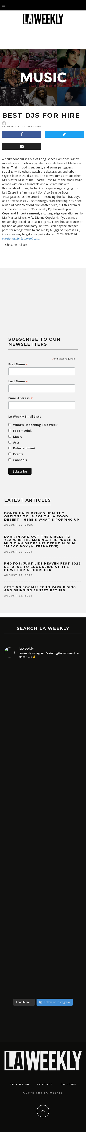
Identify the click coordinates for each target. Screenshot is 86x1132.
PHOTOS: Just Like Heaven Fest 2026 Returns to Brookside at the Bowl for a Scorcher (42, 567)
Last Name (18, 381)
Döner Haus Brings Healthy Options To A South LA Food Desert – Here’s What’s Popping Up (41, 516)
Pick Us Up (19, 1084)
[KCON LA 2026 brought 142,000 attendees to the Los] (43, 868)
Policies (68, 1084)
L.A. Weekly (9, 126)
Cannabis (20, 460)
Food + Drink (22, 431)
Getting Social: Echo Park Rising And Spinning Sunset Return (40, 588)
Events (18, 454)
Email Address (20, 398)
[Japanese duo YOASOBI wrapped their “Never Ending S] (43, 796)
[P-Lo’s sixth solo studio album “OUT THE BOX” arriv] (43, 948)
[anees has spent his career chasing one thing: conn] (43, 710)
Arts (16, 442)
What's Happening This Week (35, 425)
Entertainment (24, 448)
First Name (18, 364)
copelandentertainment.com (20, 238)
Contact (45, 1084)
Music (17, 437)
